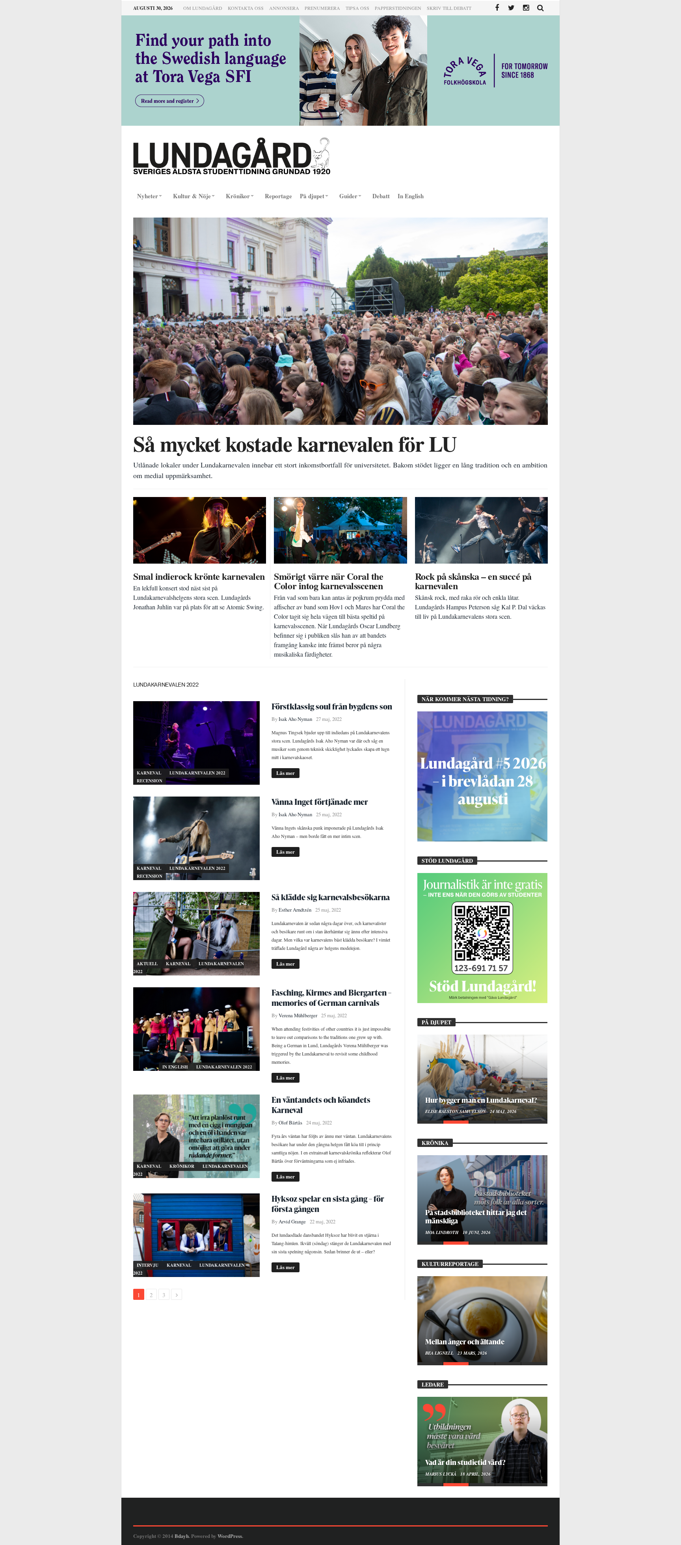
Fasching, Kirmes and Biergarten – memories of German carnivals (331, 997)
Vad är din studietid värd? (465, 1462)
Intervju (148, 1265)
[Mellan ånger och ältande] (482, 1319)
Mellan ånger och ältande (464, 1341)
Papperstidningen (398, 8)
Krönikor (182, 1166)
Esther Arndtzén (295, 910)
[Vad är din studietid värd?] (482, 1440)
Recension (149, 781)
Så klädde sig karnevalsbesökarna (331, 897)
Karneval (149, 773)
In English (175, 1067)
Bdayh (182, 1535)
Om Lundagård (202, 8)
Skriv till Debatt (449, 8)
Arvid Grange (292, 1221)
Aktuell (148, 964)
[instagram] (526, 8)
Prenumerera (322, 8)
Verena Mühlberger (298, 1015)
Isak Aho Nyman (295, 719)
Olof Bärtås (290, 1122)
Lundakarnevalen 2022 (197, 773)
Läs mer (285, 772)
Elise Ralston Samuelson (456, 1111)
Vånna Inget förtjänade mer (320, 801)
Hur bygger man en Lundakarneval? (481, 1100)
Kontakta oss (246, 8)
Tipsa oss (357, 8)
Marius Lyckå (441, 1474)
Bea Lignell (440, 1353)
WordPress (230, 1535)
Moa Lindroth (442, 1232)
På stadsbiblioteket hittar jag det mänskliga (476, 1216)
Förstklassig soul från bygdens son (332, 706)
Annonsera (284, 8)
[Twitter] (511, 8)
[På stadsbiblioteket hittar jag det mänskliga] (482, 1198)
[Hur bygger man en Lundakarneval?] (482, 1078)
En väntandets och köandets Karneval (321, 1104)
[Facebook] (496, 8)
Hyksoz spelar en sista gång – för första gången (328, 1203)
